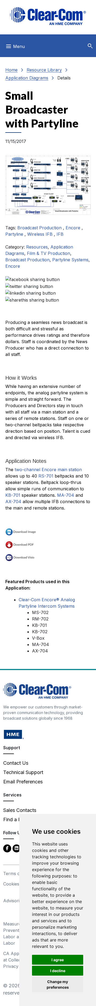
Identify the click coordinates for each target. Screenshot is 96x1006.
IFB (60, 234)
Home (11, 70)
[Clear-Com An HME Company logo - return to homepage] (37, 690)
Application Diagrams (26, 78)
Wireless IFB (40, 234)
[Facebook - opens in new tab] (7, 848)
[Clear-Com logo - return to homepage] (48, 16)
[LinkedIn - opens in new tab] (17, 848)
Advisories (13, 900)
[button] (90, 46)
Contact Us (15, 763)
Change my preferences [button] (58, 984)
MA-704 (65, 495)
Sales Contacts (19, 810)
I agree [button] (57, 959)
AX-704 (13, 501)
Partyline (15, 234)
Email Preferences (23, 781)
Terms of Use (17, 873)
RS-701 (45, 476)
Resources (37, 247)
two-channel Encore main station (48, 469)
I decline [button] (57, 970)
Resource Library (44, 70)
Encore (74, 227)
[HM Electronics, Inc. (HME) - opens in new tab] (14, 734)
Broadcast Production (40, 227)
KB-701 (12, 495)
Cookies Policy (18, 884)
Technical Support (23, 772)
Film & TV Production (48, 253)
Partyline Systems (70, 259)
